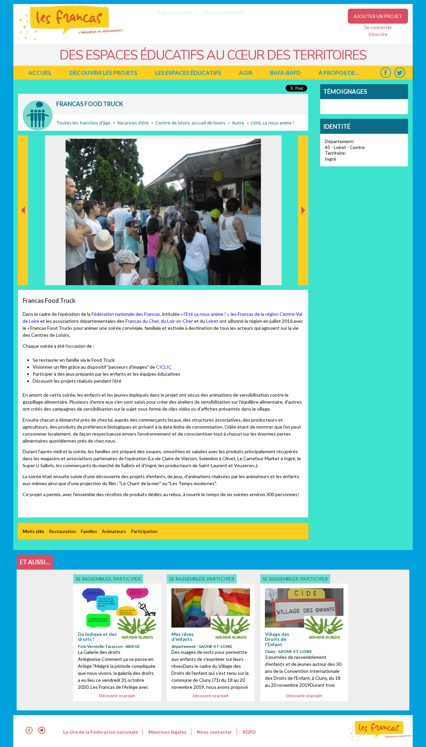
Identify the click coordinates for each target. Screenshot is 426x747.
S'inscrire (377, 34)
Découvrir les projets (103, 72)
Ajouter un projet (378, 16)
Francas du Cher (142, 321)
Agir (245, 72)
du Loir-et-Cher (177, 321)
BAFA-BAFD (285, 72)
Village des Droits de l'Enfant (277, 639)
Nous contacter (214, 732)
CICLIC (164, 367)
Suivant (302, 142)
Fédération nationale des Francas (126, 314)
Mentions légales (167, 732)
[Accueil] (66, 40)
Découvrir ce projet (117, 695)
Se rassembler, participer (38, 115)
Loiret (212, 321)
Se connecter (378, 27)
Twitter (399, 73)
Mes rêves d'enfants (182, 636)
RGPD (249, 732)
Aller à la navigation (223, 12)
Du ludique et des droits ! (97, 636)
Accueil (40, 72)
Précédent (23, 274)
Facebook (385, 73)
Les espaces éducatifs (188, 72)
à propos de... (339, 72)
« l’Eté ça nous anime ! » (205, 314)
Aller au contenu (175, 12)
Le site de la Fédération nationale (100, 732)
